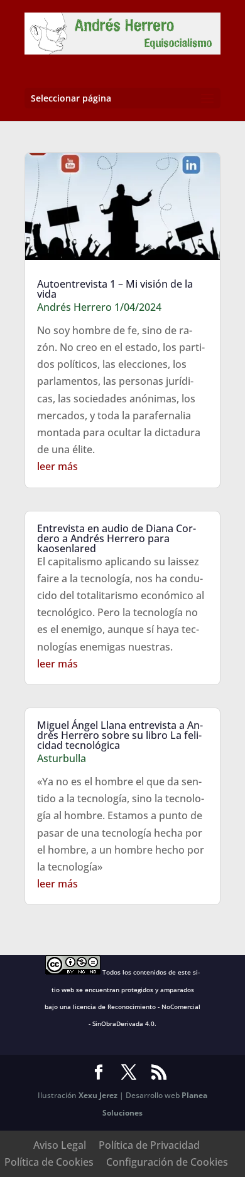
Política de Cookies (49, 1162)
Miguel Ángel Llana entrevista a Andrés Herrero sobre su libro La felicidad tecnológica (120, 735)
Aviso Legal (59, 1145)
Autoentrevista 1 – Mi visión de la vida (115, 289)
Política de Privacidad (149, 1145)
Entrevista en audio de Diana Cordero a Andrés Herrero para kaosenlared (116, 538)
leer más (57, 466)
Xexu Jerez (98, 1095)
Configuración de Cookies (167, 1162)
